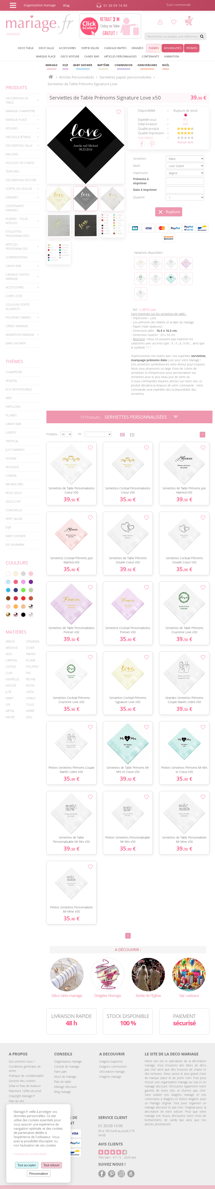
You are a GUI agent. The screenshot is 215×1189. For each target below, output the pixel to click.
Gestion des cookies (22, 1081)
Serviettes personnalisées (136, 417)
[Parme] (23, 582)
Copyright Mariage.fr (22, 1096)
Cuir (9, 673)
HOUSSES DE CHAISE (20, 163)
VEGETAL (11, 381)
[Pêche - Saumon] (8, 606)
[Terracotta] (31, 598)
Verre (30, 711)
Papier (30, 654)
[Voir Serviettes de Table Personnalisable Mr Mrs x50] (186, 278)
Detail (44, 457)
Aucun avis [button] (185, 142)
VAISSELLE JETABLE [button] (18, 137)
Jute (9, 692)
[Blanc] (8, 574)
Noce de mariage (65, 1077)
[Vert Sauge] (31, 590)
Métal (10, 711)
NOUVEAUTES (172, 48)
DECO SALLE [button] (46, 48)
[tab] (23, 100)
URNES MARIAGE (17, 326)
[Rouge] (23, 598)
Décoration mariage (112, 1072)
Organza (32, 641)
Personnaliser (38, 1173)
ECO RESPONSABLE (19, 389)
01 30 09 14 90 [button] (115, 5)
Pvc (28, 673)
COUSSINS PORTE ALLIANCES (18, 307)
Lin (8, 704)
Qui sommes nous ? (22, 1061)
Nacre (10, 717)
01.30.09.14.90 (110, 1125)
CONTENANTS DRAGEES (15, 208)
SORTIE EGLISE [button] (90, 48)
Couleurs (17, 563)
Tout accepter (26, 1165)
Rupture (173, 211)
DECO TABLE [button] (26, 48)
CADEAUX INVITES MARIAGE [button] (18, 276)
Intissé (11, 685)
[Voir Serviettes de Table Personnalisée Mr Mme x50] (140, 293)
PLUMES (11, 415)
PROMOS (191, 48)
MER (9, 398)
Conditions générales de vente (25, 1068)
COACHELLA (14, 510)
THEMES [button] (153, 48)
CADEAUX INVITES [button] (115, 48)
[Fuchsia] (16, 582)
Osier (30, 648)
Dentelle (12, 679)
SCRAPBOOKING (17, 257)
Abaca (10, 641)
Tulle (30, 704)
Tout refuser (51, 1165)
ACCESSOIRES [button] (67, 48)
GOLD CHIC (13, 501)
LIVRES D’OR (14, 296)
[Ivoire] (16, 574)
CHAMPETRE (14, 372)
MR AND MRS (14, 484)
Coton (11, 667)
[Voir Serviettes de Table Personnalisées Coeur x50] (140, 263)
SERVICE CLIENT (112, 1117)
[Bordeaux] (16, 598)
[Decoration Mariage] (67, 974)
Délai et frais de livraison (25, 1086)
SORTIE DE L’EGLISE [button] (19, 189)
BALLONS (12, 154)
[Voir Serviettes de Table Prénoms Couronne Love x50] (140, 278)
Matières (16, 632)
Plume (30, 660)
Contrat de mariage (66, 1066)
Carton (11, 660)
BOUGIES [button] (12, 128)
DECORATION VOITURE (21, 180)
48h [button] (185, 124)
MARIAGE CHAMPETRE (20, 111)
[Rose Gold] (16, 615)
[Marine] (16, 590)
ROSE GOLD (14, 493)
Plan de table (62, 1082)
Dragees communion (113, 1066)
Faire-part (60, 1072)
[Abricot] (16, 606)
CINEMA (11, 476)
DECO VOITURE (70, 56)
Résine (31, 679)
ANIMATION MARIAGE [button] (20, 335)
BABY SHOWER (15, 343)
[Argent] (31, 606)
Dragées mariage (110, 1077)
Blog (66, 5)
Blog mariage (62, 1092)
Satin (30, 692)
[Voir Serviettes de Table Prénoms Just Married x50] (155, 263)
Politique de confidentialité (26, 1076)
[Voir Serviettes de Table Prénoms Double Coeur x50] (170, 263)
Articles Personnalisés (76, 77)
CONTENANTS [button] (150, 56)
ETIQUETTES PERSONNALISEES (18, 234)
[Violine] (31, 582)
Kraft (10, 698)
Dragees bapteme (111, 1061)
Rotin (30, 685)
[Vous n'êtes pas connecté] (160, 21)
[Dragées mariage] (108, 974)
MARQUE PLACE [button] (46, 56)
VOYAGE (11, 458)
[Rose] (31, 574)
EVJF (8, 527)
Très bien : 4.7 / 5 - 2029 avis (117, 1157)
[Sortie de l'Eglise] (148, 974)
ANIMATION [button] (171, 56)
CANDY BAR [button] (91, 56)
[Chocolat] (8, 598)
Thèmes (14, 361)
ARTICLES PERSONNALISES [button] (120, 56)
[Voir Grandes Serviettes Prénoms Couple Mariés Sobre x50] (155, 278)
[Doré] (8, 615)
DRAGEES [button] (12, 197)
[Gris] (23, 574)
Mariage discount (65, 1087)
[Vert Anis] (23, 590)
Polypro (32, 667)
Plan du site (16, 1101)
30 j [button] (185, 119)
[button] (103, 65)
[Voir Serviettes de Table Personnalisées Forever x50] (186, 263)
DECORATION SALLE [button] (19, 145)
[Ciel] (8, 582)
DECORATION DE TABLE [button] (17, 100)
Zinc (29, 717)
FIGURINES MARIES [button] (18, 317)
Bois (9, 654)
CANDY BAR (13, 424)
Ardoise (12, 648)
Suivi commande (178, 5)
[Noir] (23, 615)
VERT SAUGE (14, 519)
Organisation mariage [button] (40, 5)
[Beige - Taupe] (23, 606)
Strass (31, 698)
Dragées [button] (137, 48)
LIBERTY (11, 432)
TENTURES (13, 171)
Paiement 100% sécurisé (25, 1091)
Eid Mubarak (15, 545)
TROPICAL (12, 441)
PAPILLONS (13, 407)
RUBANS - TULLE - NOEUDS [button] (18, 221)
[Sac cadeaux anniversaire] (189, 974)
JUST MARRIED (15, 450)
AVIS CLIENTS (110, 1144)
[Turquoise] (8, 590)
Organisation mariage (68, 1061)
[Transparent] (31, 615)
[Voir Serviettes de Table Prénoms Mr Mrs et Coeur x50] (170, 278)
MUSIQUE (12, 467)
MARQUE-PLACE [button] (16, 120)
